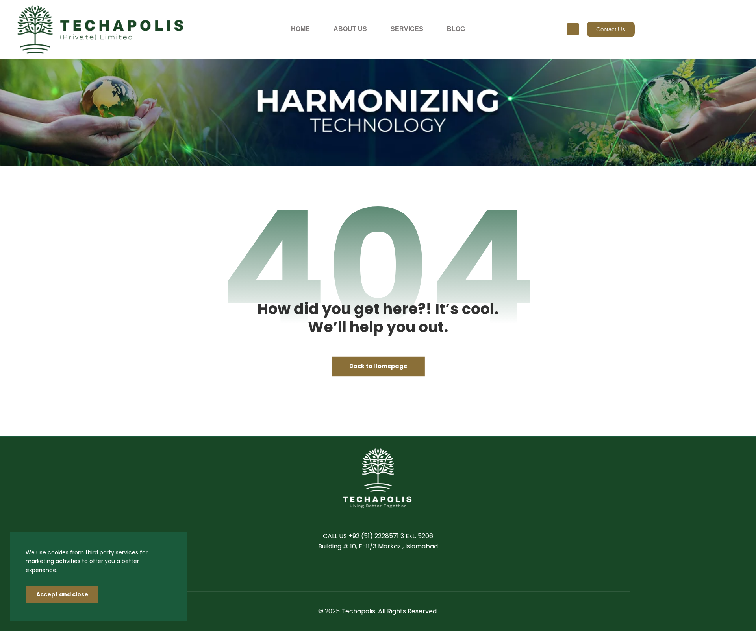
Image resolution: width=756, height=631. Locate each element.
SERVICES (407, 29)
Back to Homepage (378, 366)
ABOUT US (350, 29)
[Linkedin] (386, 571)
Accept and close (62, 594)
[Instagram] (402, 571)
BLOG (456, 29)
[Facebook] (354, 571)
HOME (300, 29)
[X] (370, 571)
